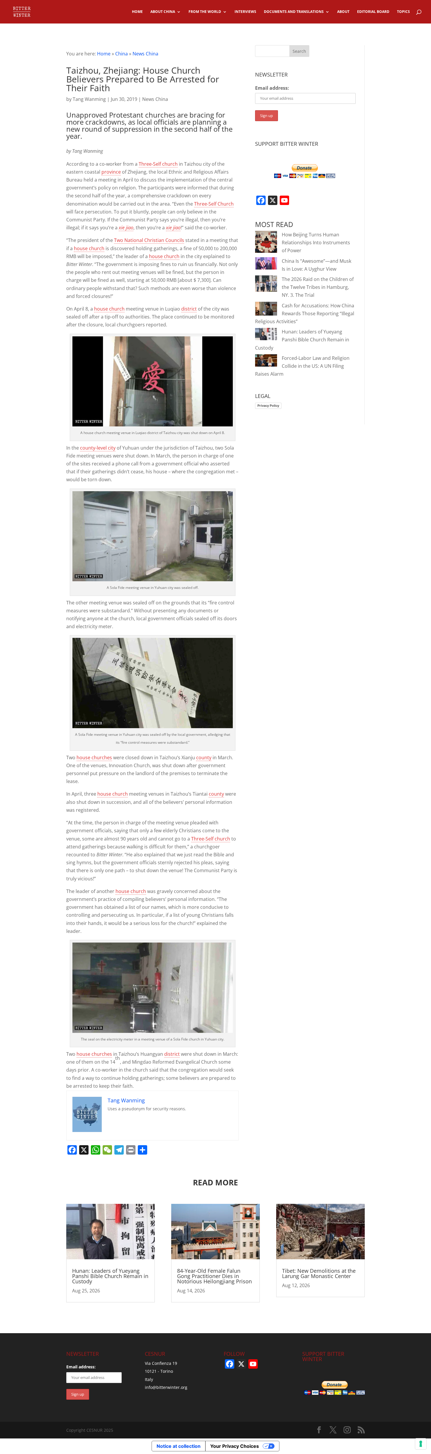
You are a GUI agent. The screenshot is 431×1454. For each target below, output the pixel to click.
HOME (137, 12)
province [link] (111, 172)
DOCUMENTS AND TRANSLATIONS (294, 12)
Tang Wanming (89, 99)
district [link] (189, 309)
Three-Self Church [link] (214, 204)
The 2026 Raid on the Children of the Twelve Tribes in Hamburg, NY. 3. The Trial (318, 287)
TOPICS (403, 12)
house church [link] (89, 248)
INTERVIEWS (245, 12)
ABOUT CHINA (162, 12)
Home (104, 53)
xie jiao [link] (126, 227)
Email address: (272, 88)
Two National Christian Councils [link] (149, 240)
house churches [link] (94, 757)
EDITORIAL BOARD (373, 12)
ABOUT (343, 12)
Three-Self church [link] (158, 164)
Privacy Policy (268, 406)
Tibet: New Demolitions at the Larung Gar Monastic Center (319, 1273)
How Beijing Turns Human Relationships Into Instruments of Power (316, 242)
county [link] (203, 757)
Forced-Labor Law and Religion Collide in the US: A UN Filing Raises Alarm (302, 366)
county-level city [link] (98, 448)
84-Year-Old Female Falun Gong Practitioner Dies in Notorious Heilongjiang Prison (214, 1276)
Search (299, 51)
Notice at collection (179, 1446)
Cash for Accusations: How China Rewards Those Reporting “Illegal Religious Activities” (304, 313)
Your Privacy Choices (234, 1446)
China (121, 53)
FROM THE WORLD (205, 12)
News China (145, 53)
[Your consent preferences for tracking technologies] (420, 1443)
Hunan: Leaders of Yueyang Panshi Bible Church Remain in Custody (302, 339)
